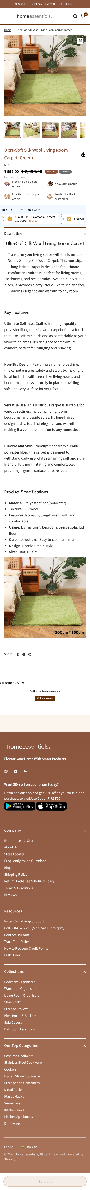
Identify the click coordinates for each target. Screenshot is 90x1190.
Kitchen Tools (14, 1110)
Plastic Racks (14, 1096)
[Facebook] (18, 654)
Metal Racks (13, 1089)
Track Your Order (16, 941)
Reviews (10, 894)
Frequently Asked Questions (25, 860)
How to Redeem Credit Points (26, 948)
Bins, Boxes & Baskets (20, 1015)
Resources (13, 911)
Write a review (45, 698)
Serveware (12, 1103)
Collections (14, 972)
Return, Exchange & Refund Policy (29, 881)
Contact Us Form (16, 935)
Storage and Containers (22, 1083)
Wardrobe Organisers (20, 988)
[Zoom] (80, 41)
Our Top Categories (21, 1046)
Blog (7, 867)
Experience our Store (19, 840)
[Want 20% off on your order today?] (19, 807)
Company (12, 830)
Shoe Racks (12, 1002)
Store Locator (14, 854)
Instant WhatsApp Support (24, 921)
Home (7, 30)
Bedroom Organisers (19, 982)
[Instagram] (8, 771)
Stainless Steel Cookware (23, 1062)
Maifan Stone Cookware (22, 1076)
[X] (23, 654)
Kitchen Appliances (18, 1116)
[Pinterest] (29, 654)
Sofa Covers (13, 1022)
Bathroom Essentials (19, 1029)
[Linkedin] (28, 771)
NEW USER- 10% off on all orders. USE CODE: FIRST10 (45, 4)
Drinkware (12, 1123)
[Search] (75, 16)
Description (13, 233)
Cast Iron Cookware (18, 1055)
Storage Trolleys (16, 1009)
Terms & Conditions (18, 888)
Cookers (10, 1069)
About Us (11, 847)
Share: (8, 654)
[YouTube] (18, 771)
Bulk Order (12, 955)
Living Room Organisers (21, 995)
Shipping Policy (15, 874)
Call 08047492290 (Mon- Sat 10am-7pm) (34, 928)
